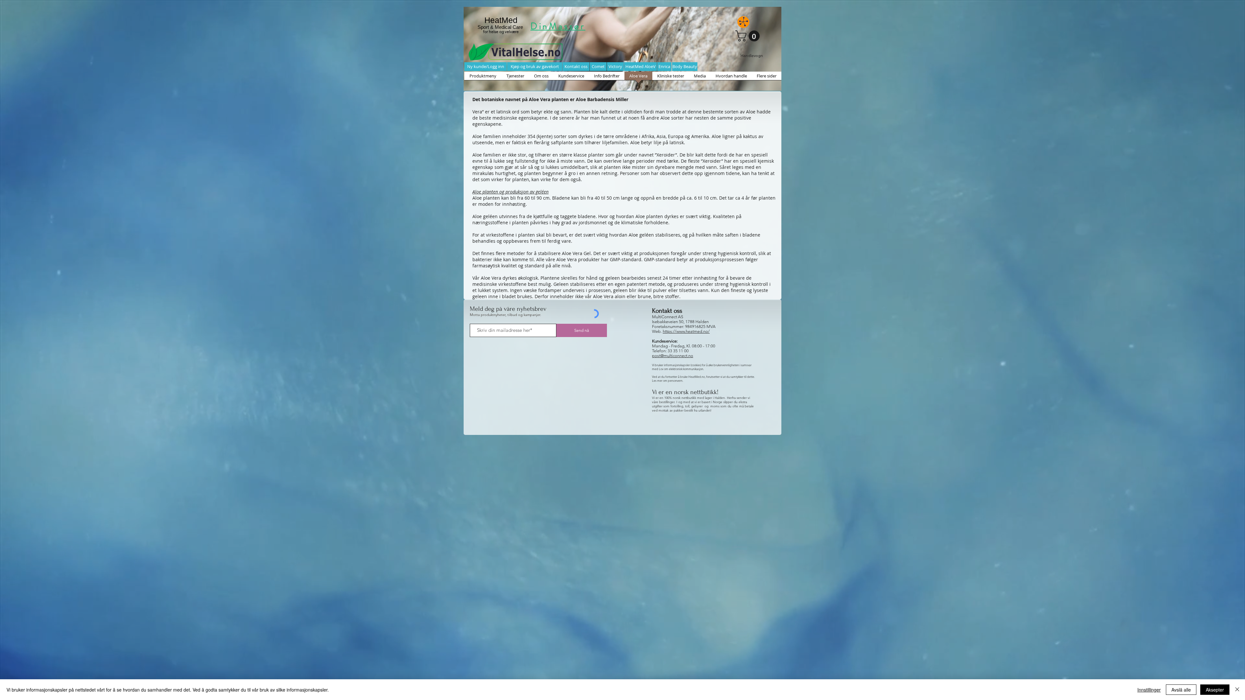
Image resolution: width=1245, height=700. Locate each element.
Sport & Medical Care (501, 27)
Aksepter (1215, 689)
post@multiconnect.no (672, 355)
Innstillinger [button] (1149, 689)
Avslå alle (1181, 689)
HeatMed (500, 20)
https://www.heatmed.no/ (686, 331)
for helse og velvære (501, 31)
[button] (748, 35)
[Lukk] (1237, 689)
